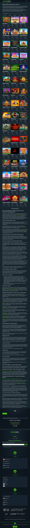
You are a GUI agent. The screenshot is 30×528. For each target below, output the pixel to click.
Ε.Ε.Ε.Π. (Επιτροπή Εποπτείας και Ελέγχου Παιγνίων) (12, 289)
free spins (17, 281)
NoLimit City (22, 382)
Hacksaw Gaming (17, 382)
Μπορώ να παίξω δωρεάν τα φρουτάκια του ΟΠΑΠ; (10, 418)
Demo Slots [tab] (4, 413)
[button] (4, 15)
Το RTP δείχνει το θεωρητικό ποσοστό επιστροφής (9, 371)
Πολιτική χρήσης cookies (12, 519)
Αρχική (3, 2)
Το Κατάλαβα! (15, 526)
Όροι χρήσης (6, 519)
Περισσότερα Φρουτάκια (15, 208)
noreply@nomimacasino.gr (15, 423)
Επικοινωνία (23, 519)
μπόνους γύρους (18, 215)
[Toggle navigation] (27, 1)
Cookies (16, 525)
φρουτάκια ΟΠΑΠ (22, 229)
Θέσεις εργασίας (19, 519)
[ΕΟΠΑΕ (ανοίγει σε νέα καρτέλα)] (17, 514)
